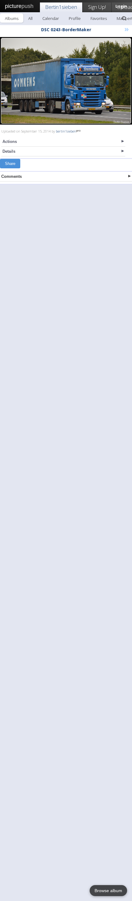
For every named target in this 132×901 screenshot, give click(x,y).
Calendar (50, 18)
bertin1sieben (66, 131)
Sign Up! (97, 6)
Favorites (99, 18)
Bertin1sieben (61, 6)
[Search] (124, 18)
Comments (11, 176)
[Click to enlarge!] (66, 81)
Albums (11, 18)
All (30, 18)
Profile (75, 18)
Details (8, 151)
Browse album (108, 890)
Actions (9, 141)
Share (10, 163)
